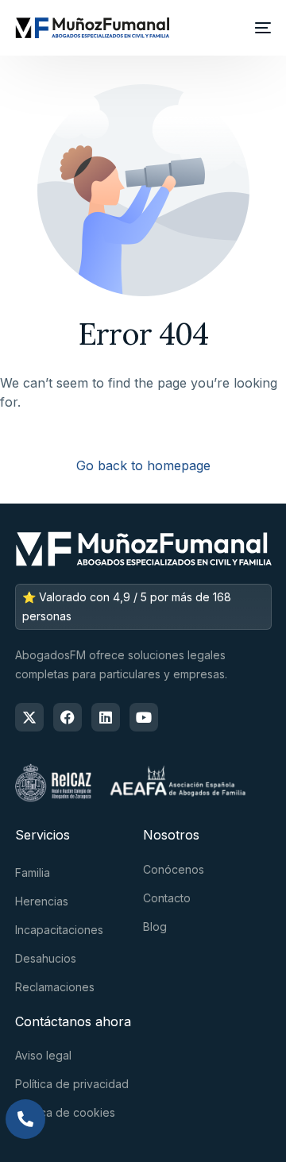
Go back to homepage (143, 465)
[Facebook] (67, 717)
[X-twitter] (29, 717)
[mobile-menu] (260, 28)
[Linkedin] (105, 717)
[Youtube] (143, 717)
